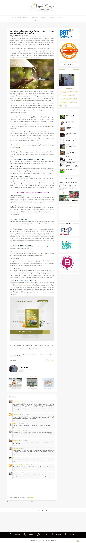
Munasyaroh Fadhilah (18, 464)
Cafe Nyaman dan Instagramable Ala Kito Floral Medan (71, 158)
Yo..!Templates (34, 540)
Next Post (55, 501)
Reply (14, 411)
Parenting (52, 17)
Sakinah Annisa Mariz (18, 401)
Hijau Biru (15, 448)
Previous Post (9, 501)
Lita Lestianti (16, 430)
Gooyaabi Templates (50, 540)
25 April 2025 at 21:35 (23, 440)
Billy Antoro (15, 423)
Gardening (26, 17)
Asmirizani (15, 457)
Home (32, 501)
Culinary (35, 17)
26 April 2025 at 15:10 (27, 464)
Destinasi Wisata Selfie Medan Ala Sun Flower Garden (71, 152)
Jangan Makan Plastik (71, 169)
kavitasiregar (16, 440)
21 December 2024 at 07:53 (23, 414)
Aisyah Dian (15, 473)
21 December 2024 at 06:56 (28, 401)
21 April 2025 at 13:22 (23, 423)
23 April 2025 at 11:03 (23, 430)
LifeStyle (37, 20)
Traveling (43, 17)
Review (60, 17)
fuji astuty (15, 414)
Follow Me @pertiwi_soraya (43, 510)
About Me (18, 17)
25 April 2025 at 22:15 (22, 448)
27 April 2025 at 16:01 (23, 473)
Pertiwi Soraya (23, 367)
